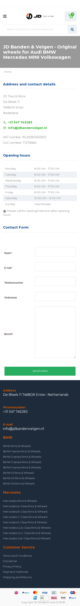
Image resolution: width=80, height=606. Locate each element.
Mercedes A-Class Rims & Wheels (25, 506)
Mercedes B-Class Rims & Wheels (25, 511)
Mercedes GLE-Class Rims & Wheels (26, 538)
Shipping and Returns (17, 577)
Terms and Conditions (17, 555)
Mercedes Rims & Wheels (20, 500)
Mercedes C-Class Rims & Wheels (25, 517)
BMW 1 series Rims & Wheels (21, 451)
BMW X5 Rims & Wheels (18, 483)
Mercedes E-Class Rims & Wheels (25, 522)
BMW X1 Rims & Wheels (18, 472)
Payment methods (15, 571)
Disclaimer (10, 561)
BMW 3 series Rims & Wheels (22, 462)
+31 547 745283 (20, 122)
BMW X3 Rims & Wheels (19, 478)
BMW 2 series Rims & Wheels (22, 456)
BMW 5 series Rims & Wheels (22, 467)
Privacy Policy (12, 566)
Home (7, 71)
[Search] (72, 29)
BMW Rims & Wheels (17, 446)
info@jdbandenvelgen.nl (27, 128)
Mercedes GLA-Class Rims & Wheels (27, 527)
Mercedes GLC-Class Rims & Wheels (27, 533)
